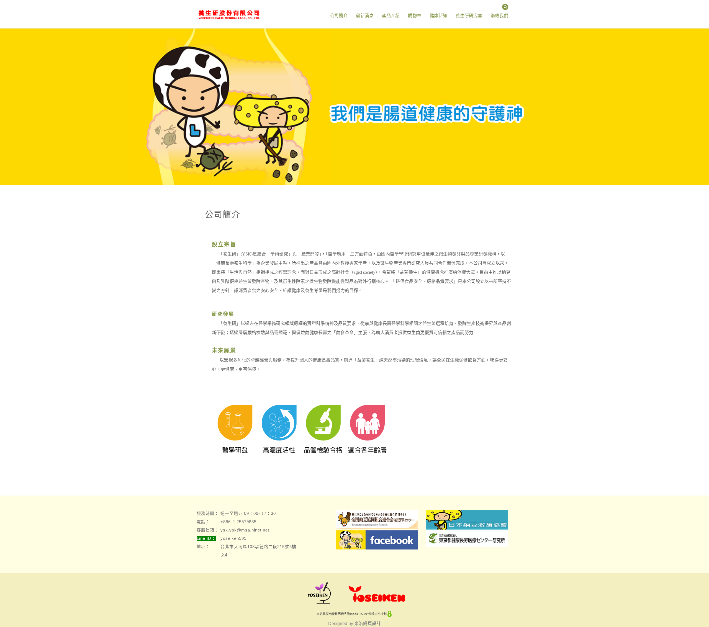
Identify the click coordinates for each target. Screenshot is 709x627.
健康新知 (438, 15)
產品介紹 (391, 15)
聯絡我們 (499, 15)
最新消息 (365, 15)
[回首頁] (229, 7)
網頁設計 (372, 623)
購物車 (414, 15)
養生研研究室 (469, 15)
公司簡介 (339, 15)
